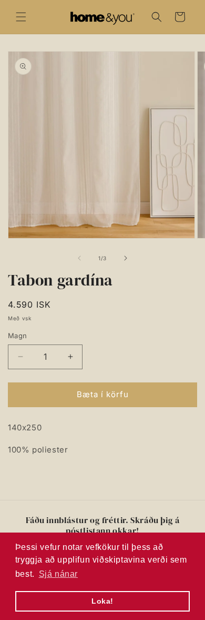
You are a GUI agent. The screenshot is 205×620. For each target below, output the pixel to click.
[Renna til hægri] (125, 258)
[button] (21, 16)
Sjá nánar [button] (58, 573)
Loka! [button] (102, 601)
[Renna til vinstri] (79, 258)
